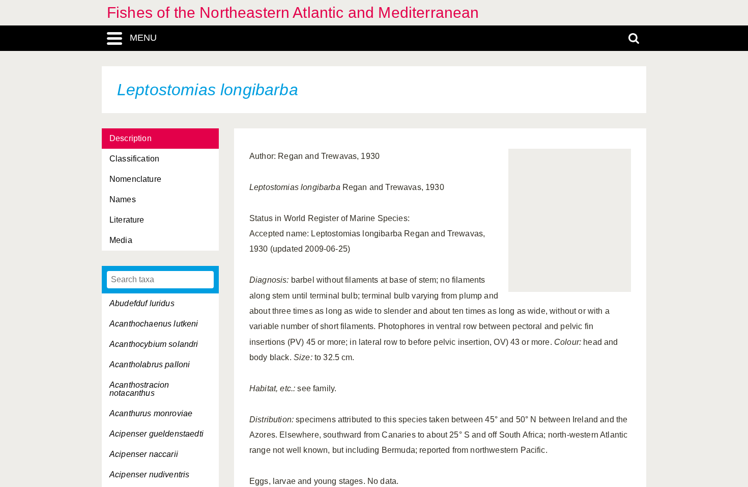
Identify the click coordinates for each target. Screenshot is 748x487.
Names (122, 199)
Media (120, 240)
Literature (127, 219)
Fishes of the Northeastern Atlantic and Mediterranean (293, 12)
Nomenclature (135, 179)
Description (130, 138)
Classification (134, 158)
